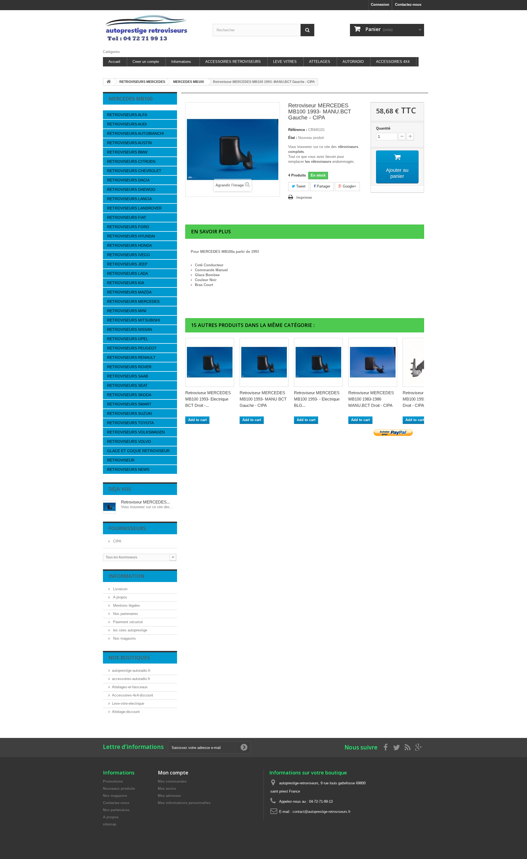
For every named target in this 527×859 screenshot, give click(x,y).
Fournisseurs (127, 528)
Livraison (119, 589)
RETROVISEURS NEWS (128, 469)
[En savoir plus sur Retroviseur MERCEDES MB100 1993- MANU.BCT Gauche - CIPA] (109, 506)
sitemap (109, 824)
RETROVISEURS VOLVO (129, 441)
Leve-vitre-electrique (128, 703)
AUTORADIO (353, 62)
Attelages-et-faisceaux (130, 687)
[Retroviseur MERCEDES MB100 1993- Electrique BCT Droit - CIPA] (209, 362)
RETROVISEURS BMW (127, 152)
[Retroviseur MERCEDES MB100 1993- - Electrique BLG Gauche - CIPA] (318, 362)
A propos (119, 597)
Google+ (349, 186)
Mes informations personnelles (184, 803)
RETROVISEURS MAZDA (129, 292)
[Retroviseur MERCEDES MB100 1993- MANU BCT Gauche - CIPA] (264, 362)
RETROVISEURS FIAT (126, 217)
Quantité (383, 128)
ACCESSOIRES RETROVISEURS (233, 62)
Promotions (113, 781)
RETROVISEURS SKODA (129, 395)
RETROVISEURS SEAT (127, 385)
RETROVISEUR (120, 460)
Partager (323, 186)
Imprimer (304, 197)
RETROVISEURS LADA (127, 273)
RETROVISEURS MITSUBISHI (133, 320)
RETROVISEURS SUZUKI (129, 413)
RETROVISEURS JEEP (127, 264)
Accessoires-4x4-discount (132, 695)
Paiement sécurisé (127, 622)
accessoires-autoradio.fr (131, 679)
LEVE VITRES (285, 62)
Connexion (380, 4)
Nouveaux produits (119, 789)
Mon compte (173, 772)
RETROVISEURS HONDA (129, 245)
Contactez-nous (408, 4)
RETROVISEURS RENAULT (131, 357)
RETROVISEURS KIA (125, 283)
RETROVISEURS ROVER (129, 367)
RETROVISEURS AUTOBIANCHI (135, 133)
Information (126, 576)
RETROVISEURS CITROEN (131, 161)
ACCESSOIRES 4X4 (393, 62)
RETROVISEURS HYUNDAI (131, 236)
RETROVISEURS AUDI (127, 124)
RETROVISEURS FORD (128, 227)
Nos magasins (124, 638)
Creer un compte (146, 62)
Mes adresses (169, 796)
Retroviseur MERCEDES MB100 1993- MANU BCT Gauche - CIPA (263, 399)
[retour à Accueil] (108, 82)
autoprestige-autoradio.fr (131, 670)
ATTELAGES (319, 62)
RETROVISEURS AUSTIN (129, 143)
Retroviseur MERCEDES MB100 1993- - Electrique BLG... (317, 399)
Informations (181, 62)
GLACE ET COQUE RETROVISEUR (138, 451)
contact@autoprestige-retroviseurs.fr (322, 812)
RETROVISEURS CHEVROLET (134, 171)
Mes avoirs (167, 789)
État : (292, 138)
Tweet (300, 186)
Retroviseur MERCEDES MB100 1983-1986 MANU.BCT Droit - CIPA (371, 399)
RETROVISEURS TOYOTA (130, 423)
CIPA (116, 541)
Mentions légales (126, 605)
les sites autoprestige (129, 630)
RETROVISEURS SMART (129, 404)
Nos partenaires (125, 614)
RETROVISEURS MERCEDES (133, 301)
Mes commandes (172, 781)
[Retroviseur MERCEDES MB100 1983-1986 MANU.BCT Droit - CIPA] (372, 362)
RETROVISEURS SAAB (127, 376)
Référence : (297, 130)
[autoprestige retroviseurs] (153, 28)
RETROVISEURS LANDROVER (134, 208)
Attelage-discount (126, 712)
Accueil (114, 62)
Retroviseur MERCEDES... (145, 502)
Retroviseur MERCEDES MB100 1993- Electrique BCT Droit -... (208, 399)
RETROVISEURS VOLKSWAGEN (136, 432)
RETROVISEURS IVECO (128, 255)
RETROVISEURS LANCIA (129, 199)
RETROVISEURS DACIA (128, 180)
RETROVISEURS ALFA (127, 115)
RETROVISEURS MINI (126, 311)
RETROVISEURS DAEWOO (131, 189)
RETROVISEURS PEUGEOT (132, 348)
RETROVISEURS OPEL (127, 339)
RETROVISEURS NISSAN (129, 329)
